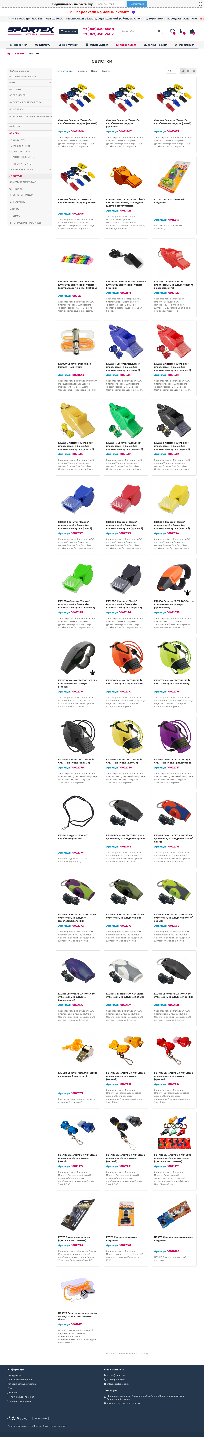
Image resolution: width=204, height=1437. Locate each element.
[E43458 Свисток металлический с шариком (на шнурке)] (78, 1050)
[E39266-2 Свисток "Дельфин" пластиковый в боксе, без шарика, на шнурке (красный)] (174, 341)
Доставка (12, 1392)
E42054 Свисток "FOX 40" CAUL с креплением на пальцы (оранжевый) (174, 604)
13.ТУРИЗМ (30, 209)
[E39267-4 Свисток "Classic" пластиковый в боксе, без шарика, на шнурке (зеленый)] (78, 578)
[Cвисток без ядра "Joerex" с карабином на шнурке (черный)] (78, 177)
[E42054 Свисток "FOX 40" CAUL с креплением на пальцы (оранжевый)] (174, 578)
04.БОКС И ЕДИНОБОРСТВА (30, 102)
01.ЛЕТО (30, 82)
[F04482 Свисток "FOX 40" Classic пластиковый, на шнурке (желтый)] (126, 1050)
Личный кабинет (157, 45)
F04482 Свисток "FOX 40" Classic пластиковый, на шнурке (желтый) (125, 1076)
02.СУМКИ (15, 89)
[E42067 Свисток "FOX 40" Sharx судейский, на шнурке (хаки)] (126, 892)
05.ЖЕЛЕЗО (30, 109)
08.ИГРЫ (19, 53)
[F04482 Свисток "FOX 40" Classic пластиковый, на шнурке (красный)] (174, 1050)
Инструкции (14, 1375)
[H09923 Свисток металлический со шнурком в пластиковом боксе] (78, 1290)
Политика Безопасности (21, 1396)
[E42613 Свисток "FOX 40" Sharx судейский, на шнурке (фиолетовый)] (78, 971)
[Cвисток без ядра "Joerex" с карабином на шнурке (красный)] (126, 97)
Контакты (44, 45)
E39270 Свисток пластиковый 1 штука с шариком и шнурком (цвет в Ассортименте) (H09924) (77, 284)
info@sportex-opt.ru (118, 1384)
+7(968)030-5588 (98, 28)
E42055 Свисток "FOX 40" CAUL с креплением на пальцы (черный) (77, 683)
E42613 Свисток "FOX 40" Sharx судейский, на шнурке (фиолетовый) (76, 997)
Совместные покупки (19, 1379)
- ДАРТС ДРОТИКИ (20, 151)
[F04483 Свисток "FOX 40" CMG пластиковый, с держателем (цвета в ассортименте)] (174, 1132)
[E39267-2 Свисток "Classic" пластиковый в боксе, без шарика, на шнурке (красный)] (126, 499)
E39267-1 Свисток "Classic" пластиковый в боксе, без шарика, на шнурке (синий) (75, 525)
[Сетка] (183, 71)
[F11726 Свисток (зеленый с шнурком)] (174, 177)
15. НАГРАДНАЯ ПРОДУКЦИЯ (25, 223)
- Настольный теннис (30, 169)
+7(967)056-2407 (98, 34)
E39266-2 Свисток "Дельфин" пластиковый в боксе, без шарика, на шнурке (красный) (172, 367)
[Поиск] (159, 31)
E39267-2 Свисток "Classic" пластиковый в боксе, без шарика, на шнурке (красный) (124, 525)
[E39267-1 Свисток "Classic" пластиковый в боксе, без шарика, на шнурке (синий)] (78, 499)
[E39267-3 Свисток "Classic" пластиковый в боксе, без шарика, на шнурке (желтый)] (174, 499)
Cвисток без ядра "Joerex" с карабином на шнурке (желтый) (77, 122)
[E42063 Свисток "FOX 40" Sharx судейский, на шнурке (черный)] (126, 813)
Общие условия (99, 45)
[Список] (188, 71)
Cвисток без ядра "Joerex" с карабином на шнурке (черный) (77, 201)
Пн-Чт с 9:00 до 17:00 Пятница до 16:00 (35, 18)
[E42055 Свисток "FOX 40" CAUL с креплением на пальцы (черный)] (78, 658)
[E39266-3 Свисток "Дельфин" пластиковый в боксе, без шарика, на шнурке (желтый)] (78, 420)
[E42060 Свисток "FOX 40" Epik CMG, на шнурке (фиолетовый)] (174, 737)
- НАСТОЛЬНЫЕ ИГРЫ (30, 157)
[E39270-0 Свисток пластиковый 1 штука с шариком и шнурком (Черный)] (126, 259)
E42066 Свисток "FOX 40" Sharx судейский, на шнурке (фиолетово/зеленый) (77, 917)
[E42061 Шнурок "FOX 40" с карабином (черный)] (78, 813)
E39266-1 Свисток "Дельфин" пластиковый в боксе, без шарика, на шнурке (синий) (123, 367)
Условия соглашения (19, 1401)
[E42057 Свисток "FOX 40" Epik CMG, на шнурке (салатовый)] (174, 658)
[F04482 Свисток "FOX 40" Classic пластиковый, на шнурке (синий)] (78, 1132)
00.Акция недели (19, 71)
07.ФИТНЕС (30, 126)
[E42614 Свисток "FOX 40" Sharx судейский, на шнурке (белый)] (126, 971)
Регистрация (186, 45)
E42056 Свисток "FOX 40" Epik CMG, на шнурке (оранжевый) (124, 682)
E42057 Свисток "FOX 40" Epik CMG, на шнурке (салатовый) (172, 682)
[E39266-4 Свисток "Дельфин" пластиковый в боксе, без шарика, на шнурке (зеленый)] (126, 420)
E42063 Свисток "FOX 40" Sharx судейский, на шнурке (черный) (126, 837)
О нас (10, 1388)
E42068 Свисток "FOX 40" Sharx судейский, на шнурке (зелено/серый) (173, 917)
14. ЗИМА (30, 216)
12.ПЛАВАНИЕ (30, 201)
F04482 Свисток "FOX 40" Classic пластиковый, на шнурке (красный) (173, 1076)
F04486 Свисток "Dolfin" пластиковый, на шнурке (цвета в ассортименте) (173, 284)
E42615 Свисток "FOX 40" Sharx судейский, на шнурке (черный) (173, 995)
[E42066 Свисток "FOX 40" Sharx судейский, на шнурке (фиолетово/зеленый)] (78, 892)
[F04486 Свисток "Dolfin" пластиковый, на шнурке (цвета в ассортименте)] (174, 259)
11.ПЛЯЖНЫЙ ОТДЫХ (30, 194)
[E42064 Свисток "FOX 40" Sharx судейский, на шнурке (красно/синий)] (174, 813)
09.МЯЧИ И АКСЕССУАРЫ (30, 182)
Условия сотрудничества (21, 1384)
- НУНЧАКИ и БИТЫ (20, 164)
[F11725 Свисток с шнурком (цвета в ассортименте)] (78, 1214)
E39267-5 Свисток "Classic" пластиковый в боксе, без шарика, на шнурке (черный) (124, 604)
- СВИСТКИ (15, 176)
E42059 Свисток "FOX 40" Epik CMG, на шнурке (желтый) (124, 761)
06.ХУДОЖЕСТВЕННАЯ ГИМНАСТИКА (30, 118)
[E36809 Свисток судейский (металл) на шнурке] (78, 341)
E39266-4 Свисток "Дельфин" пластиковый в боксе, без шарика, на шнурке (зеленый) (124, 446)
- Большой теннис (19, 145)
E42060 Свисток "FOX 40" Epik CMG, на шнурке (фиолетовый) (173, 761)
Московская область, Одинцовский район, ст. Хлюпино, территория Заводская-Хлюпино (131, 18)
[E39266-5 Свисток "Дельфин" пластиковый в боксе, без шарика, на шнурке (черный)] (174, 420)
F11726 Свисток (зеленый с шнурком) (170, 201)
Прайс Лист (20, 45)
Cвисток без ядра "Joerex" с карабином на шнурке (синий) (172, 122)
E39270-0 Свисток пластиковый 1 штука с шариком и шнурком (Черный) (126, 284)
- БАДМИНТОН (17, 140)
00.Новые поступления (22, 76)
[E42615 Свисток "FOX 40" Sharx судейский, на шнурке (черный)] (174, 971)
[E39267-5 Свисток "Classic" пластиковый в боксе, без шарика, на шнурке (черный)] (126, 578)
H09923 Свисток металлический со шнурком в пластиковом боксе (77, 1316)
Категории (70, 31)
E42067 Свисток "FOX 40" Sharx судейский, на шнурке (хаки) (125, 916)
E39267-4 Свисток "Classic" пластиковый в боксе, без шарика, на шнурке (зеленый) (76, 604)
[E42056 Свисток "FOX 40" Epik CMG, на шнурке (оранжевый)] (126, 658)
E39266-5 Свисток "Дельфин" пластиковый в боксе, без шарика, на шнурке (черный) (172, 446)
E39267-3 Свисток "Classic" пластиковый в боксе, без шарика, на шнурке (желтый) (172, 525)
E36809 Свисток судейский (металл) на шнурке (74, 365)
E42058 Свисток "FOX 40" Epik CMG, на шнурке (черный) (76, 761)
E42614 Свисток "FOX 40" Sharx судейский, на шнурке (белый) (125, 995)
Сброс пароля (128, 45)
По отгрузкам (70, 45)
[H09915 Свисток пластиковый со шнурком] (174, 1214)
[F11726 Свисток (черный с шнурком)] (126, 1214)
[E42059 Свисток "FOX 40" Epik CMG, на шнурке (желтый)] (126, 737)
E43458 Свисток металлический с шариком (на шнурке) (77, 1074)
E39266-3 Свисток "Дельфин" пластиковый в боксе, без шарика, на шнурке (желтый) (76, 446)
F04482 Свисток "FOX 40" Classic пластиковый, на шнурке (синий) (77, 1158)
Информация (16, 1369)
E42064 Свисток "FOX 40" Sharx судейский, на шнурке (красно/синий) (173, 838)
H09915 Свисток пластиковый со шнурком (173, 1239)
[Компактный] (194, 71)
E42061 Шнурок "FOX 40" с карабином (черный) (74, 837)
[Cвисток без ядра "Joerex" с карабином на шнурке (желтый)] (78, 97)
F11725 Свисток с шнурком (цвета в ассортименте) (74, 1239)
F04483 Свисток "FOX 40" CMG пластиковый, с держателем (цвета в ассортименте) (172, 1158)
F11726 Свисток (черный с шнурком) (121, 1239)
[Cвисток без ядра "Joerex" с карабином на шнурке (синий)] (174, 97)
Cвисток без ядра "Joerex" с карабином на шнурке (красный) (123, 123)
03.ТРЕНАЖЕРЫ (30, 95)
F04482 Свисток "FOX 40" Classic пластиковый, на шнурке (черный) (125, 1158)
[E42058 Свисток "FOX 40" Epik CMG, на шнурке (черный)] (78, 737)
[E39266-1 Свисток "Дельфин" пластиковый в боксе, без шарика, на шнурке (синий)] (126, 341)
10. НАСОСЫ (16, 189)
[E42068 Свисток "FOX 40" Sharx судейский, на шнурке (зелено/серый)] (174, 892)
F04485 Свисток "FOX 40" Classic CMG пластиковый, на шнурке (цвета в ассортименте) (125, 202)
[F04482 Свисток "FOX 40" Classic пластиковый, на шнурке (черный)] (126, 1132)
